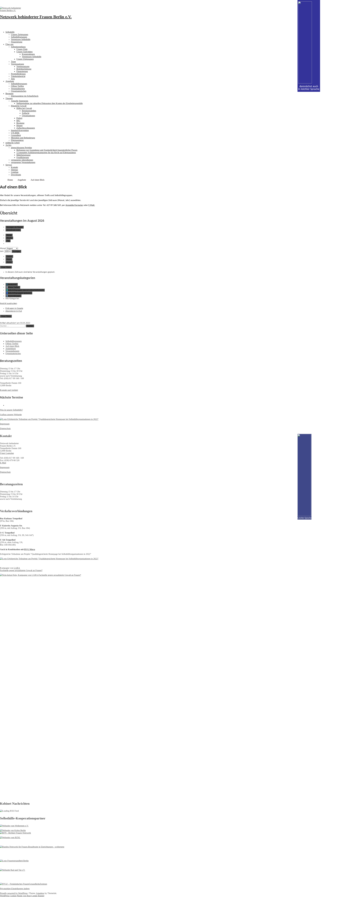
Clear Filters (6, 267)
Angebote (9, 81)
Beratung (9, 93)
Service (8, 165)
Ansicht (8, 303)
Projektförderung (18, 74)
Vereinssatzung (17, 64)
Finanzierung (16, 42)
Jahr (2, 251)
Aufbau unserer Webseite (11, 414)
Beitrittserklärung (23, 69)
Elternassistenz (17, 140)
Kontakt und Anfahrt (9, 390)
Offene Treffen (17, 86)
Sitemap (14, 170)
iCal (13, 311)
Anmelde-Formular (74, 205)
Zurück (9, 256)
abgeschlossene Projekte (21, 147)
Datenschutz (5, 428)
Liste (13, 230)
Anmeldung (10, 348)
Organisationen (28, 115)
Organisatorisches (18, 91)
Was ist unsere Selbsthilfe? (11, 410)
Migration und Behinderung (23, 138)
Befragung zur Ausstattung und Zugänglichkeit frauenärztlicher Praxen (46, 150)
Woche (9, 238)
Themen (9, 98)
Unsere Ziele (21, 49)
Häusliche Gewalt (18, 106)
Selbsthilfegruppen (19, 37)
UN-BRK (15, 133)
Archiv (8, 145)
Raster (15, 227)
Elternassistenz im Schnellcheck (24, 96)
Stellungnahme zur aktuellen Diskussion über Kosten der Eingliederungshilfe (49, 103)
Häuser (19, 125)
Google (14, 308)
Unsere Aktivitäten (24, 52)
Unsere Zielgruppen (19, 34)
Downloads (16, 174)
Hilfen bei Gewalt (24, 108)
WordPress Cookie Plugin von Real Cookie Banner (22, 896)
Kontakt (14, 167)
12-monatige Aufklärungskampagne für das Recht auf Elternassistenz (46, 152)
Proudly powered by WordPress (13, 893)
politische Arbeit (12, 143)
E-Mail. (91, 205)
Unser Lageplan (7, 453)
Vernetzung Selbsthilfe (20, 39)
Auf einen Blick (12, 346)
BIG (18, 120)
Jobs (13, 79)
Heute (9, 259)
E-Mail (3, 463)
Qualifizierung (22, 157)
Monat (9, 235)
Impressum (4, 424)
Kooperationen (28, 54)
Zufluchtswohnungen (25, 128)
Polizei (19, 118)
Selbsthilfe (9, 32)
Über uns (9, 44)
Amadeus (40, 893)
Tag (8, 241)
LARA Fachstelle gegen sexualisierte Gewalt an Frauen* (21, 569)
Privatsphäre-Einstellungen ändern (15, 888)
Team (13, 61)
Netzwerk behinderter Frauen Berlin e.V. (36, 16)
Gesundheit (16, 135)
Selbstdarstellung (18, 47)
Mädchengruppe (23, 155)
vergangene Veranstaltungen (23, 162)
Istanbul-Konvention (20, 130)
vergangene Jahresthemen (22, 160)
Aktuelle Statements (19, 101)
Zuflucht (25, 113)
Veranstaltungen (18, 88)
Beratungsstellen (29, 111)
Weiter (9, 262)
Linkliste (14, 172)
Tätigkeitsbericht (18, 76)
